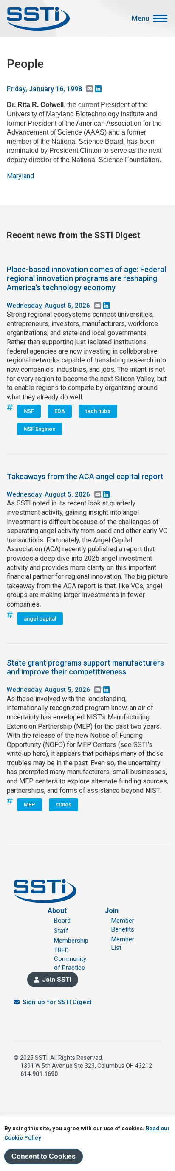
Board (62, 920)
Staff (61, 931)
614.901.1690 (39, 1073)
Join (112, 911)
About (57, 911)
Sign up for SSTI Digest (57, 1002)
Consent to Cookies (43, 1156)
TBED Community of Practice (70, 959)
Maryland (20, 176)
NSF (29, 411)
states (63, 804)
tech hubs (97, 411)
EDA (59, 411)
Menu (140, 18)
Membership (71, 940)
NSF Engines (39, 429)
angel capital (40, 618)
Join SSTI (56, 979)
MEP (29, 804)
